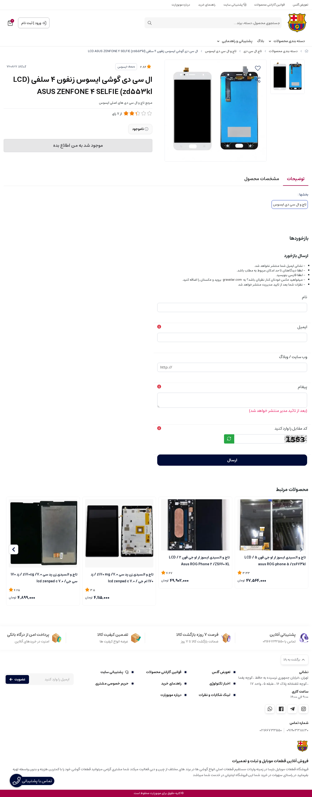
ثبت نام (26, 23)
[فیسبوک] (281, 709)
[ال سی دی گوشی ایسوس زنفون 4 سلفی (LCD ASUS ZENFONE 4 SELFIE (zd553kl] (302, 746)
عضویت (19, 679)
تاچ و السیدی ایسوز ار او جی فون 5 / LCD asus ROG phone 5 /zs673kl (275, 560)
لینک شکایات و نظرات (214, 695)
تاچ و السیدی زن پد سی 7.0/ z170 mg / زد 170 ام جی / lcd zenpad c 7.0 (122, 577)
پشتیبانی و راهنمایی (237, 41)
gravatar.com (232, 280)
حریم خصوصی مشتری (111, 683)
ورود (38, 23)
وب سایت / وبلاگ (293, 356)
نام (304, 297)
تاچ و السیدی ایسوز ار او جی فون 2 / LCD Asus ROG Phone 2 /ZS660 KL (199, 560)
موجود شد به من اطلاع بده (78, 145)
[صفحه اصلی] (306, 51)
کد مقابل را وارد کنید (290, 428)
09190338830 (297, 730)
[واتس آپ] (270, 709)
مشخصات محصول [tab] (261, 179)
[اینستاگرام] (303, 709)
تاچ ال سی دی (253, 51)
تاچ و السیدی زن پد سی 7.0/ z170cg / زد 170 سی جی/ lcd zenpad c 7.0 (44, 577)
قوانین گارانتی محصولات (269, 4)
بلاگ (260, 41)
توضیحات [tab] (295, 179)
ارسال (232, 460)
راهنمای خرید (206, 4)
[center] (150, 23)
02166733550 (271, 730)
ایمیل (302, 327)
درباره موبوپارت (181, 4)
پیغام (302, 386)
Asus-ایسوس (126, 66)
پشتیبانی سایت (233, 4)
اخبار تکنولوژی (219, 683)
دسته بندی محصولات (289, 41)
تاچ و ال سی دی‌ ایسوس (220, 51)
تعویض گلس (300, 4)
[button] (13, 549)
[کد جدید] (229, 439)
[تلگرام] (292, 709)
